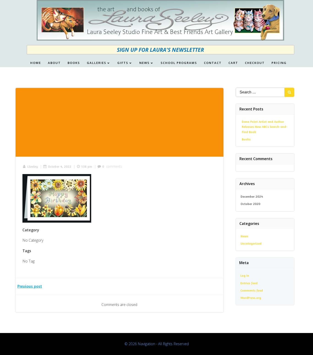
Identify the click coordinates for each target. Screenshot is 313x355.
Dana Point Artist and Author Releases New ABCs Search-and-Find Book (264, 127)
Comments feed (251, 290)
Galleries (96, 63)
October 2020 (250, 204)
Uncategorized (251, 243)
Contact (213, 63)
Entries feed (249, 283)
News (144, 63)
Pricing (279, 63)
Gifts (122, 63)
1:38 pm (86, 166)
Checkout (255, 63)
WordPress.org (250, 298)
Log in (244, 275)
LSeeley (32, 166)
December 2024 (252, 196)
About (54, 63)
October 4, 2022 (59, 166)
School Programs (179, 63)
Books (74, 63)
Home (35, 63)
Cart (233, 63)
